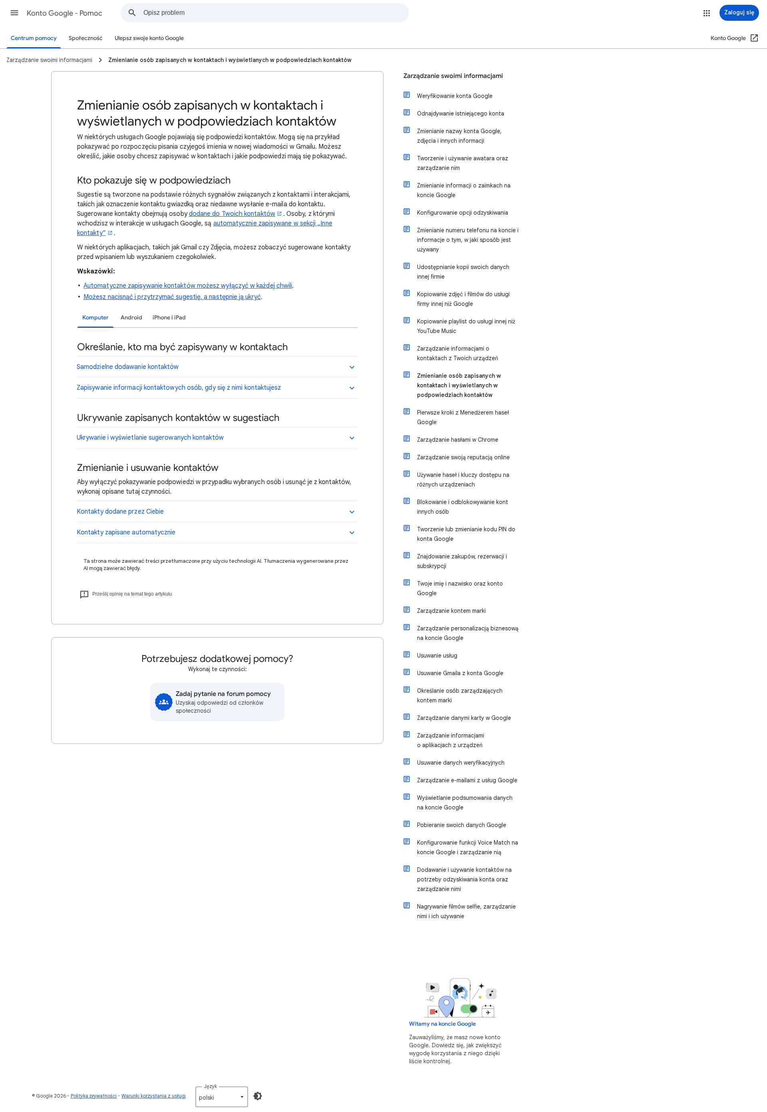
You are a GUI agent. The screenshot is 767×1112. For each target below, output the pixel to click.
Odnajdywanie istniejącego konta (460, 113)
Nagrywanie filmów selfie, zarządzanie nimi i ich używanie (466, 911)
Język (210, 1086)
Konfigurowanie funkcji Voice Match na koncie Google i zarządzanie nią (467, 847)
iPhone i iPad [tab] (169, 317)
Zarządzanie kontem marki (451, 610)
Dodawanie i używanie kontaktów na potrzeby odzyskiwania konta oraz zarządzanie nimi (464, 879)
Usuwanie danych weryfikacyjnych (461, 762)
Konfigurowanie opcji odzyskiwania (462, 212)
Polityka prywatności (94, 1096)
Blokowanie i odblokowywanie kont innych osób (462, 506)
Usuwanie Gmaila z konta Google (460, 673)
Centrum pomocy (34, 38)
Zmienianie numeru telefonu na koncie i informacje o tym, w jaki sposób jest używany (468, 240)
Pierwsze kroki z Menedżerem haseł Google (463, 417)
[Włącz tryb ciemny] (257, 1096)
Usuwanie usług (437, 655)
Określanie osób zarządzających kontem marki (460, 695)
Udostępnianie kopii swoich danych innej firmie (463, 271)
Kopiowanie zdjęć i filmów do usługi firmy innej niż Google (463, 299)
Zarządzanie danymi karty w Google (464, 717)
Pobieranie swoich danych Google (461, 825)
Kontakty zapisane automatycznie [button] (126, 532)
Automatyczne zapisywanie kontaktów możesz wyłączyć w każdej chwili (187, 286)
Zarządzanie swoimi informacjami (453, 76)
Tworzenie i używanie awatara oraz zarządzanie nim (462, 163)
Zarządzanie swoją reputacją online (463, 457)
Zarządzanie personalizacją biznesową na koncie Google (468, 633)
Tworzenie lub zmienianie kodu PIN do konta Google (466, 534)
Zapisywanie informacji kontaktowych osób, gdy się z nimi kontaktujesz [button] (179, 388)
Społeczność (86, 38)
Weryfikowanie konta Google (455, 96)
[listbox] (221, 1096)
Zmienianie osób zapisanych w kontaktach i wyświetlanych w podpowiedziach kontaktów (459, 385)
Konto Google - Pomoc (64, 13)
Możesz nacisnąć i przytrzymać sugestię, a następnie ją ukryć (172, 297)
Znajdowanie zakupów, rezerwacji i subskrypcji (462, 561)
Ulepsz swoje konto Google (149, 38)
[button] (14, 12)
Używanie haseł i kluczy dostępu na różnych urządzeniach (463, 479)
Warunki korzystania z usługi (153, 1096)
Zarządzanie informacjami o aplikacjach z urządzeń (450, 740)
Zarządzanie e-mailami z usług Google (467, 780)
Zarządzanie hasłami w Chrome (457, 439)
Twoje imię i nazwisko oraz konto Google (460, 588)
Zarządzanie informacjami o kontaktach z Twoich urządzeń (457, 353)
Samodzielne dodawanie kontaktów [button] (128, 367)
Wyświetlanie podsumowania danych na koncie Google (465, 802)
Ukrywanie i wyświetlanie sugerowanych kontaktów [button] (150, 438)
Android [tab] (131, 317)
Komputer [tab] (95, 317)
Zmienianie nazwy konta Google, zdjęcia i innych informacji (459, 136)
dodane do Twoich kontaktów (232, 214)
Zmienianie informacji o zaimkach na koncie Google (464, 190)
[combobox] (276, 13)
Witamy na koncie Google (442, 1023)
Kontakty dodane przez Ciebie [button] (120, 512)
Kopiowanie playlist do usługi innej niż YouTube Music (466, 326)
